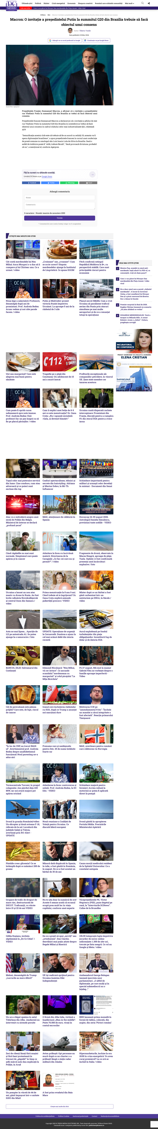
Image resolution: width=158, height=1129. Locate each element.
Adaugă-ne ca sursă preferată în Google (66, 40)
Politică (38, 3)
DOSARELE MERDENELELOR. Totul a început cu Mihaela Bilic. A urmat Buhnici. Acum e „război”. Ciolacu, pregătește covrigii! (135, 318)
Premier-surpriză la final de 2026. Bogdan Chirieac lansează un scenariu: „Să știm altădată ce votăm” (136, 306)
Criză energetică (58, 3)
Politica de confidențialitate (45, 1116)
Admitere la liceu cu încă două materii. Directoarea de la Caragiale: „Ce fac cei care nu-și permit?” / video (58, 557)
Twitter (51, 183)
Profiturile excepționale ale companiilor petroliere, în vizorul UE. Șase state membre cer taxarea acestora (96, 378)
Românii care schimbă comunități (108, 3)
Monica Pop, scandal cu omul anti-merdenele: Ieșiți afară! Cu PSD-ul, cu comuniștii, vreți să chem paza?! (135, 270)
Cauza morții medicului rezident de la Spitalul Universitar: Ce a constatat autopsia (95, 866)
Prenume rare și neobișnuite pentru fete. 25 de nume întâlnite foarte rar (59, 749)
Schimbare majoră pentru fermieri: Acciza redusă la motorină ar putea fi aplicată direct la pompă (93, 789)
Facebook (33, 183)
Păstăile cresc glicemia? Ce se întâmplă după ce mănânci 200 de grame (23, 866)
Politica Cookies (63, 1116)
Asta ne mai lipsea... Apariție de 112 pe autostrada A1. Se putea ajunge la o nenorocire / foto (22, 634)
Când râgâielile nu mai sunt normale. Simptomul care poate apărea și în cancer (22, 556)
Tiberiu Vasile (85, 30)
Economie (71, 3)
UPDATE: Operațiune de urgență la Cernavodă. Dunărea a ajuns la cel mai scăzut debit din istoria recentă (59, 635)
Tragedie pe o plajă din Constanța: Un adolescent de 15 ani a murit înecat (58, 376)
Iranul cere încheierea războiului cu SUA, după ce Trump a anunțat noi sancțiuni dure (60, 709)
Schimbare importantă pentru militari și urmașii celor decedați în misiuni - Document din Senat (95, 483)
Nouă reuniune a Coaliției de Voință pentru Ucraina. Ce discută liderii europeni (57, 824)
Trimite (60, 218)
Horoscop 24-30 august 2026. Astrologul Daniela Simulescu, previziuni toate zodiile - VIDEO (95, 519)
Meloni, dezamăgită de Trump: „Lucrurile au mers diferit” (21, 976)
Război (46, 3)
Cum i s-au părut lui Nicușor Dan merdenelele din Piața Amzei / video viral (59, 8)
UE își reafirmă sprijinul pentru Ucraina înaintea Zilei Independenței (58, 978)
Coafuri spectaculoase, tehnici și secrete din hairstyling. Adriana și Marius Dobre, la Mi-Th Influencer (59, 484)
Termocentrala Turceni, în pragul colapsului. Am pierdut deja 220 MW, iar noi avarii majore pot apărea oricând (23, 789)
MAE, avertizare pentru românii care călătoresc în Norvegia (95, 747)
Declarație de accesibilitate (110, 1116)
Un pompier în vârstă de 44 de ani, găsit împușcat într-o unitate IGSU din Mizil (22, 1095)
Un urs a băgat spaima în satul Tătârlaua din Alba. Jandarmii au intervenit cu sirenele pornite (23, 1020)
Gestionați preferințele (80, 1116)
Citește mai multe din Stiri (59, 1106)
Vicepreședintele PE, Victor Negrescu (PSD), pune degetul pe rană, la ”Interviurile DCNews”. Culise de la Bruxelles (95, 903)
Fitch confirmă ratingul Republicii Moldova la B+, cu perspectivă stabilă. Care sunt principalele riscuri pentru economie (94, 267)
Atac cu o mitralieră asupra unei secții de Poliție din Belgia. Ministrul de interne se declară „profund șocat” (22, 521)
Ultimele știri (27, 3)
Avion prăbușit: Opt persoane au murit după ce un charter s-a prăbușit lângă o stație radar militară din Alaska (59, 1057)
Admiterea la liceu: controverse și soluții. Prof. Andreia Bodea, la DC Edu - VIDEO (60, 788)
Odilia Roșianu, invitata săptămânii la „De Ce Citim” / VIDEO (20, 939)
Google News (47, 176)
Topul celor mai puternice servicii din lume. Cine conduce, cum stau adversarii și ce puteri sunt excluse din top (23, 484)
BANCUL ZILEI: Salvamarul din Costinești (22, 669)
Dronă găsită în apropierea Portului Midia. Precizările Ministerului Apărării (92, 824)
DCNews (11, 6)
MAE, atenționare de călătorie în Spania (59, 518)
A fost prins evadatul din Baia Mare (58, 1094)
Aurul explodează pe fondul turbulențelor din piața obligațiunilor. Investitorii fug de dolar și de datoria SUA (95, 635)
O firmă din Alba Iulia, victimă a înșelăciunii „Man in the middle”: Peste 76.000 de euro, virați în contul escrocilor (59, 1021)
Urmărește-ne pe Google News (97, 40)
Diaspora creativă (85, 3)
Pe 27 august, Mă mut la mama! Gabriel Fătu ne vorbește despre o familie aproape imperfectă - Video (96, 672)
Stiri (49, 15)
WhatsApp (70, 183)
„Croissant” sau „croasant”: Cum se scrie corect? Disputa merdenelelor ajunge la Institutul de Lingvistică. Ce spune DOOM (59, 265)
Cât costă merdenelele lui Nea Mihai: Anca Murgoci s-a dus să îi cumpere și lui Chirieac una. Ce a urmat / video (23, 265)
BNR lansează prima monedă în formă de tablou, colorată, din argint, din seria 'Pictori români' (95, 1020)
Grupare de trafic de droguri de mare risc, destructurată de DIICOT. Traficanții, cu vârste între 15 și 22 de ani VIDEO (21, 903)
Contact (94, 1116)
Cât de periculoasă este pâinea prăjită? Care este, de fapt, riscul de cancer (22, 709)
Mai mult (129, 3)
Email (90, 183)
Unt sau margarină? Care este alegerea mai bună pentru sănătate (21, 376)
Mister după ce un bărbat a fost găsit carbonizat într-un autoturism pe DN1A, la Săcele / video (95, 596)
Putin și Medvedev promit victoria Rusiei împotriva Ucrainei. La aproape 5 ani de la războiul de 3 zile (58, 305)
